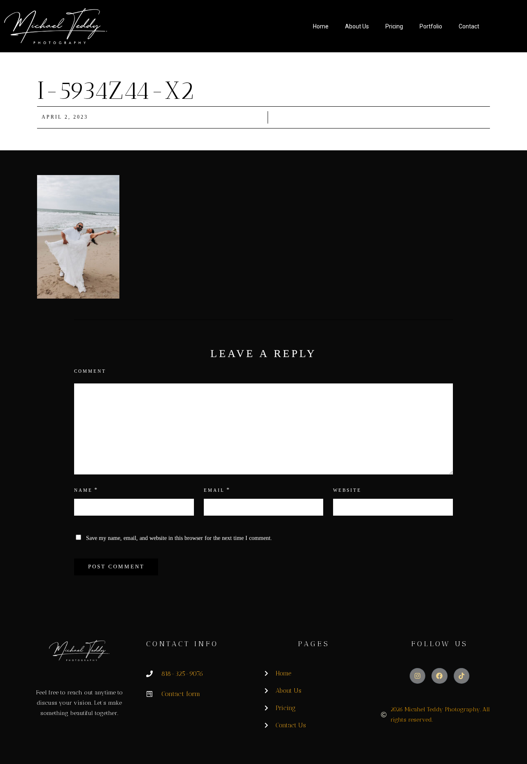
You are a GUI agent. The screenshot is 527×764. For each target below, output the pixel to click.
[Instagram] (417, 676)
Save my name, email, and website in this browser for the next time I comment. (179, 538)
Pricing (394, 26)
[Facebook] (439, 676)
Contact (469, 26)
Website (347, 490)
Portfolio (431, 26)
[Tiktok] (461, 676)
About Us (357, 26)
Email (214, 490)
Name (83, 490)
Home (321, 26)
